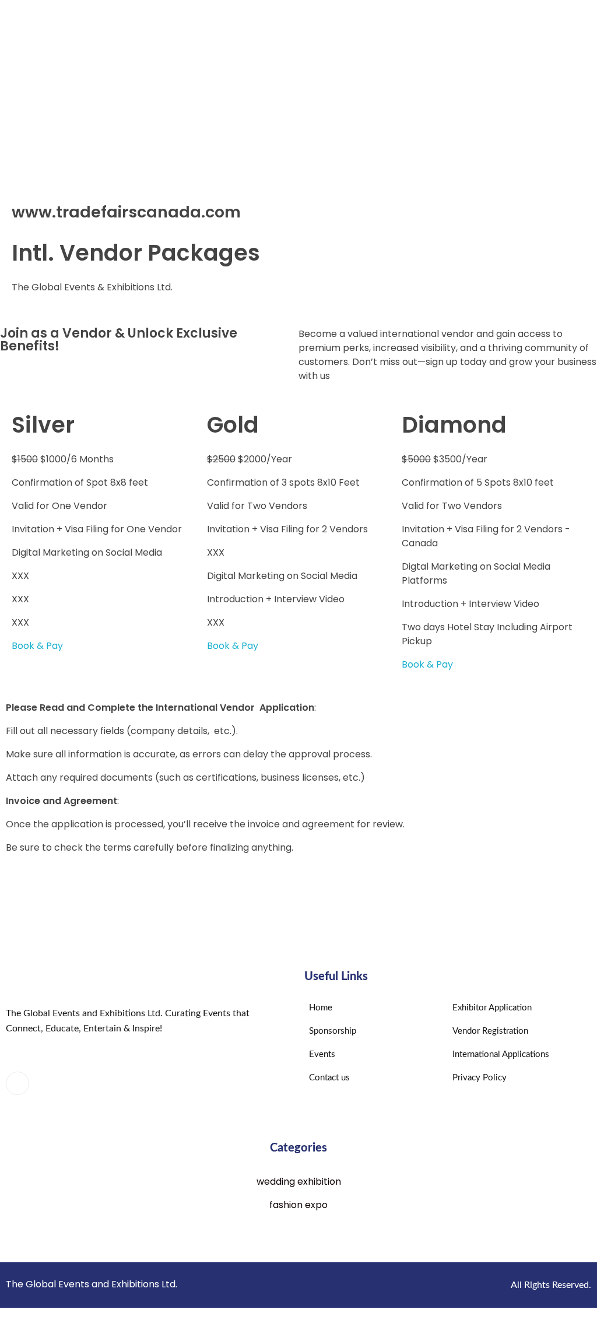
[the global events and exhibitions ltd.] (164, 92)
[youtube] (49, 1084)
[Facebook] (17, 1083)
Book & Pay (37, 645)
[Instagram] (80, 1084)
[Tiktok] (112, 1084)
